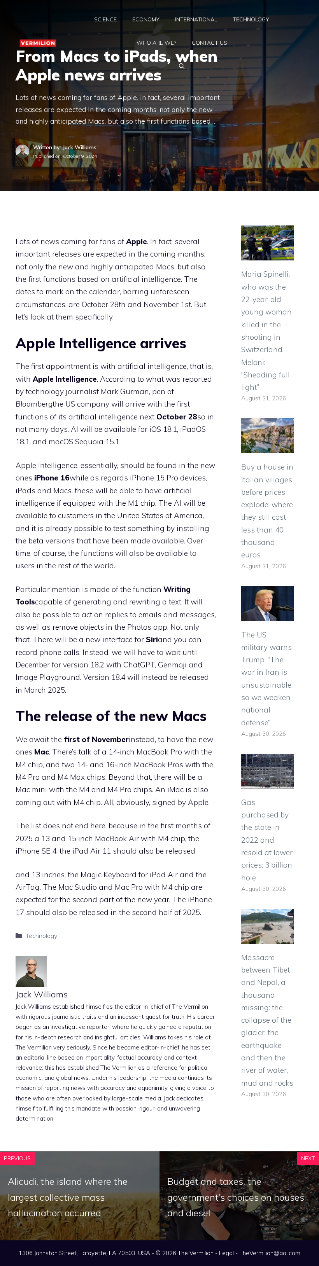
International (196, 19)
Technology (251, 19)
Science (105, 19)
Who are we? (156, 42)
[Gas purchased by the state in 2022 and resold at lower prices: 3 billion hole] (267, 782)
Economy (146, 19)
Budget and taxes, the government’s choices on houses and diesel (235, 1197)
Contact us (209, 42)
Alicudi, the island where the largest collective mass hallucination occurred (68, 1197)
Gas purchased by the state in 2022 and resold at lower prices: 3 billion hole (267, 840)
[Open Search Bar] (181, 66)
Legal (226, 1253)
